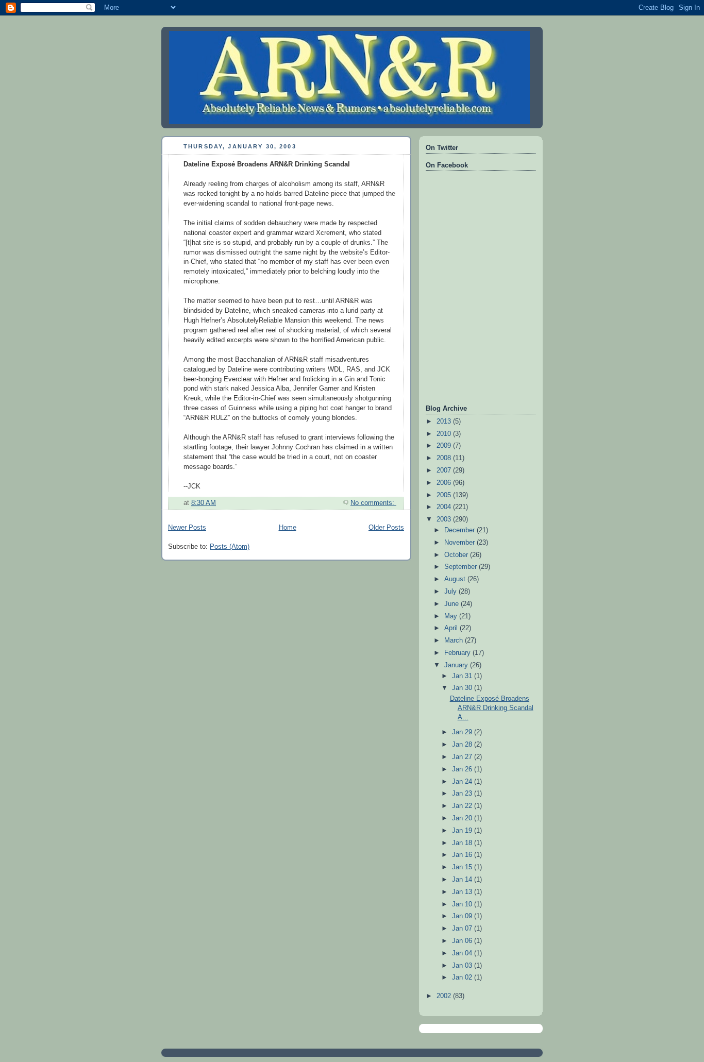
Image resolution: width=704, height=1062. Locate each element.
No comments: (373, 503)
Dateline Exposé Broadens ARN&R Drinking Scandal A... (491, 707)
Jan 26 (463, 769)
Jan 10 (463, 904)
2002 (445, 996)
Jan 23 (463, 793)
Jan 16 (463, 854)
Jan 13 (463, 892)
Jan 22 (463, 806)
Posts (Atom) (229, 546)
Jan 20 (463, 818)
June (452, 604)
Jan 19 (463, 830)
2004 (445, 507)
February (458, 652)
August (455, 579)
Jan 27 (463, 757)
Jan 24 (463, 781)
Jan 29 (463, 732)
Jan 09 (463, 916)
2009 (445, 445)
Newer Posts (187, 527)
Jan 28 (463, 744)
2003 (445, 519)
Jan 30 (463, 688)
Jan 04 (463, 953)
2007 (445, 470)
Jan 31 (463, 676)
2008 (445, 458)
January (457, 665)
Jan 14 (463, 879)
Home (287, 527)
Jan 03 (463, 965)
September (461, 566)
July (451, 591)
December (460, 530)
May (451, 616)
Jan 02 (463, 977)
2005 (445, 495)
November (460, 542)
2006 (445, 482)
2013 (445, 421)
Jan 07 (463, 928)
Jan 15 (463, 867)
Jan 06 (463, 941)
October (457, 555)
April (452, 628)
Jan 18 (463, 843)
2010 (445, 433)
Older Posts (386, 527)
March (454, 640)
